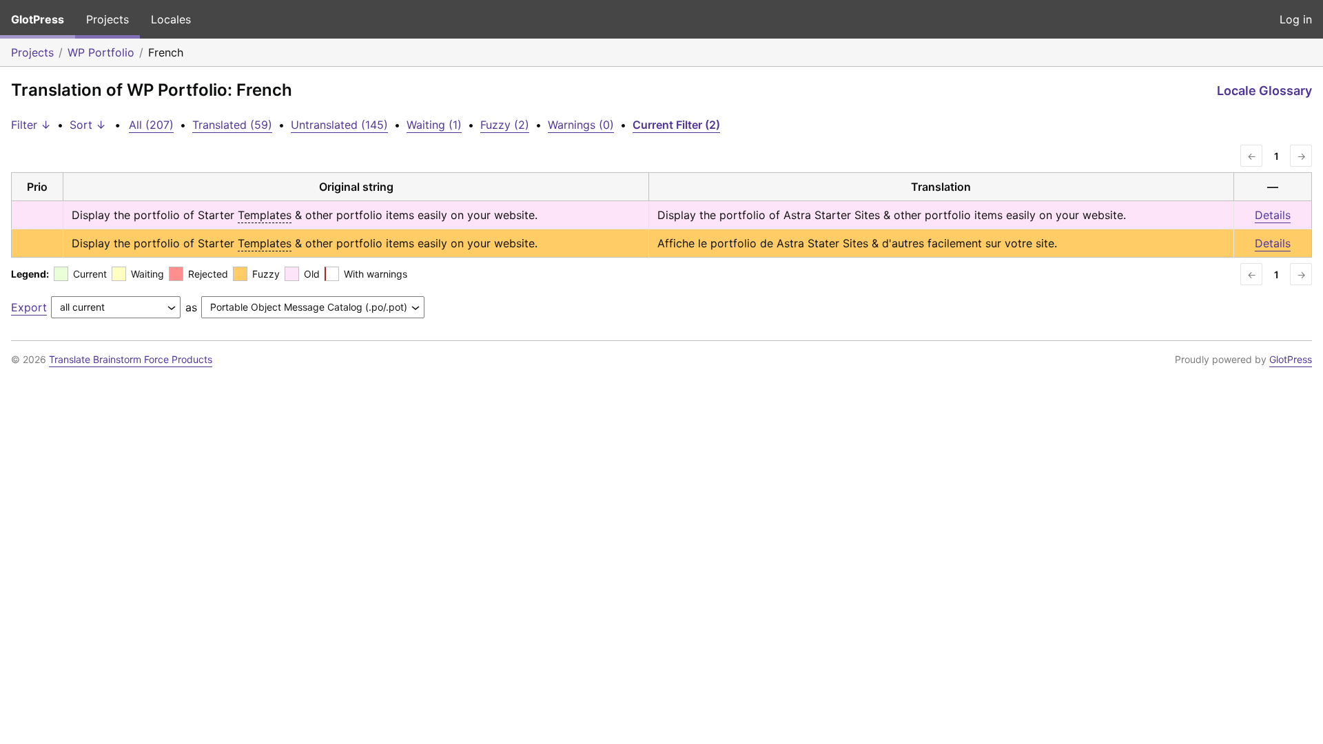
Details (1273, 215)
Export (29, 307)
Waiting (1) (434, 125)
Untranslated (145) (339, 125)
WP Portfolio (101, 52)
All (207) (151, 125)
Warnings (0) (581, 125)
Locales (171, 19)
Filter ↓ (31, 125)
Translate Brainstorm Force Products (130, 359)
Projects (107, 19)
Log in (1296, 19)
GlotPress (37, 19)
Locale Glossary (1264, 90)
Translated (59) (232, 125)
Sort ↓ (88, 125)
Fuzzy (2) (504, 125)
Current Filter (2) (676, 125)
